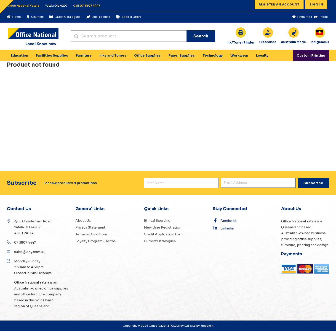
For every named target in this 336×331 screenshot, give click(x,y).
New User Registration (162, 227)
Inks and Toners (112, 55)
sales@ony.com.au (29, 252)
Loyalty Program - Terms (95, 241)
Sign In (316, 4)
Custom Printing (311, 55)
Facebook (228, 221)
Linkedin (227, 228)
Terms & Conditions (91, 234)
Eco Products (101, 16)
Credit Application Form (164, 234)
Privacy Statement (90, 227)
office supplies (56, 288)
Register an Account (279, 4)
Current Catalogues (160, 241)
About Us (83, 221)
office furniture (32, 294)
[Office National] (33, 36)
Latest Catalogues (67, 16)
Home (16, 16)
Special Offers (131, 16)
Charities (37, 16)
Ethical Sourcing (157, 221)
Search (200, 36)
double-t (207, 325)
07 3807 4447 (25, 242)
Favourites (304, 16)
